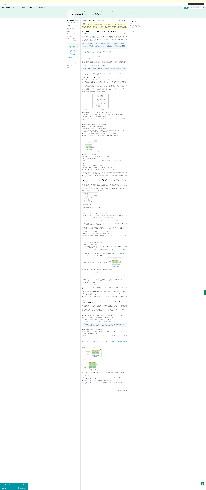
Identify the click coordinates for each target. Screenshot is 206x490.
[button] (202, 483)
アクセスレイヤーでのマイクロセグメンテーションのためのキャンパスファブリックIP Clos (135, 30)
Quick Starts (22, 7)
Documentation (6, 7)
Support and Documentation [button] (41, 4)
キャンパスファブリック (98, 36)
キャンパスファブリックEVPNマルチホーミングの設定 (74, 51)
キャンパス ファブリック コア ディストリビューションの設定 (74, 54)
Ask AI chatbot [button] (12, 1)
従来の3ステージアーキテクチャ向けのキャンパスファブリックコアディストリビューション (135, 26)
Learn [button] (51, 4)
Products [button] (17, 4)
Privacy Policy (4, 488)
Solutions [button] (10, 4)
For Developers (41, 7)
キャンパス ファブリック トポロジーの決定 (74, 44)
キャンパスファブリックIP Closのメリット (117, 341)
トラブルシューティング (71, 65)
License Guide (15, 7)
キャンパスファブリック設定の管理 (74, 59)
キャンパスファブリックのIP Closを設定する (73, 57)
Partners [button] (30, 4)
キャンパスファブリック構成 (72, 41)
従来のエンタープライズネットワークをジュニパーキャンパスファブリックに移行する (74, 47)
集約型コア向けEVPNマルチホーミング (135, 24)
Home (67, 11)
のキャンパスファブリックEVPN (98, 79)
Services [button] (23, 4)
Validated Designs (31, 7)
